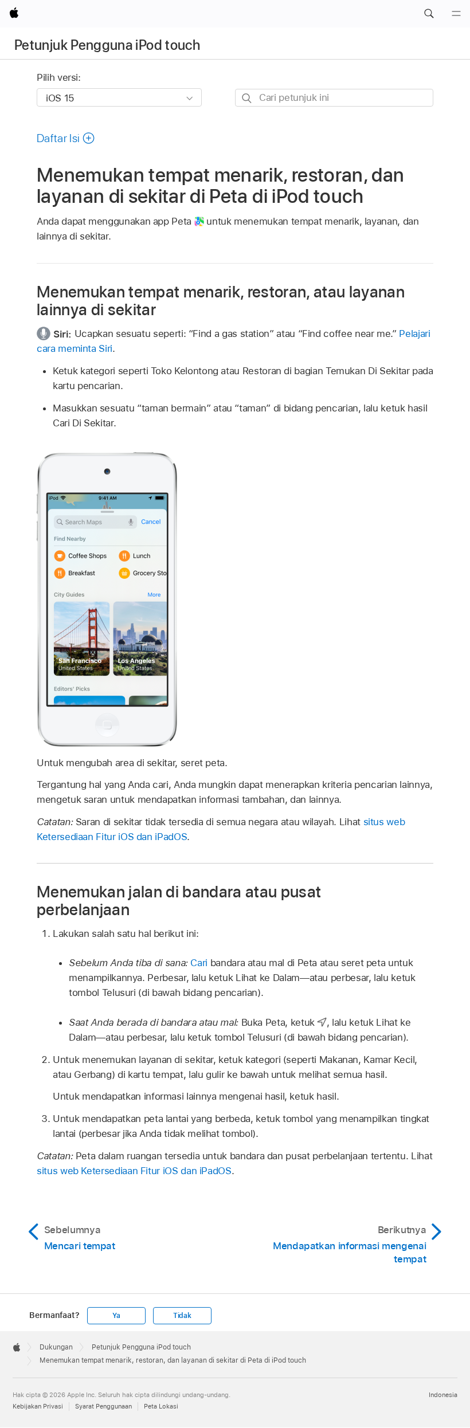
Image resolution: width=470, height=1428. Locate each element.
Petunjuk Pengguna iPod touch (107, 45)
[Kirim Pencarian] (247, 98)
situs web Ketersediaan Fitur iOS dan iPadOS (134, 1170)
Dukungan (56, 1347)
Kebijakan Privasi (38, 1406)
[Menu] (456, 14)
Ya (116, 1316)
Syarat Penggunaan (103, 1406)
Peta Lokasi (161, 1406)
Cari (198, 962)
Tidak (182, 1316)
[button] (428, 14)
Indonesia (443, 1395)
